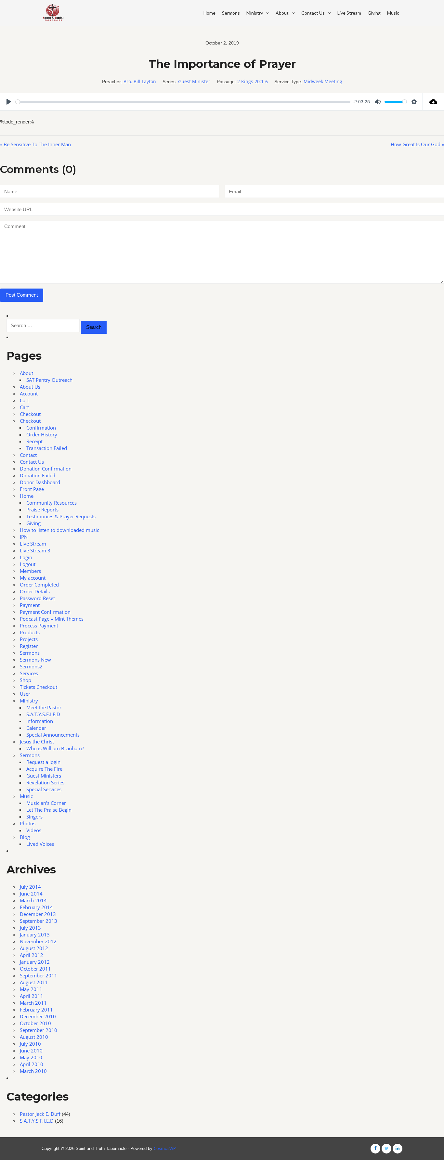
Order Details (35, 591)
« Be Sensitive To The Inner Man (35, 144)
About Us (30, 386)
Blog (25, 837)
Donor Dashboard (40, 482)
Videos (33, 830)
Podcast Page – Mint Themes (52, 618)
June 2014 (31, 893)
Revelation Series (45, 782)
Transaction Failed (46, 448)
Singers (34, 816)
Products (30, 632)
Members (30, 571)
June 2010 (31, 1050)
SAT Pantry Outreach (49, 380)
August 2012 (34, 948)
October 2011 (35, 968)
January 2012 (35, 962)
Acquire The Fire (44, 769)
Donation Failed (37, 475)
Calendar (36, 728)
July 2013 (30, 927)
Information (39, 721)
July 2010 (30, 1043)
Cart (24, 400)
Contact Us (313, 13)
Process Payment (39, 625)
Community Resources (51, 502)
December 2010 (38, 1016)
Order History (41, 434)
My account (33, 577)
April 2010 (31, 1064)
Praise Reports (42, 509)
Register (29, 646)
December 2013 (38, 914)
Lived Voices (40, 844)
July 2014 (30, 886)
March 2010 (33, 1071)
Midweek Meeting (323, 81)
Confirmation (41, 427)
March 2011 (33, 1002)
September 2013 (38, 921)
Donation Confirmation (46, 468)
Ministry (254, 13)
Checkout (30, 414)
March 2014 (33, 900)
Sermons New (35, 659)
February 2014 (36, 907)
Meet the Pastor (43, 707)
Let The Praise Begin (49, 809)
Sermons (231, 13)
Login (26, 557)
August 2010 (34, 1037)
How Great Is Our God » (417, 144)
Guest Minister (194, 81)
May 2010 (31, 1057)
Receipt (34, 441)
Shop (25, 680)
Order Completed (39, 584)
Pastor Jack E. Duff (40, 1114)
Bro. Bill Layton (140, 81)
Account (29, 393)
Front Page (32, 489)
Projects (29, 639)
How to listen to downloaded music (59, 530)
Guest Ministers (43, 775)
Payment (30, 605)
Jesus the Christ (37, 741)
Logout (27, 564)
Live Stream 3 (35, 550)
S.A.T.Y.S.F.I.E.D (43, 714)
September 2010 (38, 1030)
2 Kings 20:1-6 (252, 81)
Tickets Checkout (38, 687)
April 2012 (31, 955)
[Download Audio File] (433, 101)
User (25, 693)
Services (29, 673)
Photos (27, 823)
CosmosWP (165, 1148)
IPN (24, 537)
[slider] (183, 102)
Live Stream (349, 13)
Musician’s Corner (46, 803)
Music (393, 13)
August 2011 (34, 982)
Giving (374, 13)
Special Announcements (53, 734)
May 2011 (31, 989)
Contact (28, 455)
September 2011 (38, 975)
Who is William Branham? (55, 748)
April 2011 (31, 996)
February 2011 (36, 1009)
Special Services (43, 789)
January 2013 (35, 934)
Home (209, 13)
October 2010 (35, 1023)
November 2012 (38, 941)
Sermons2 (31, 666)
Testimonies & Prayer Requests (61, 516)
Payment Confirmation (45, 612)
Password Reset (37, 598)
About (282, 13)
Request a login (43, 762)
